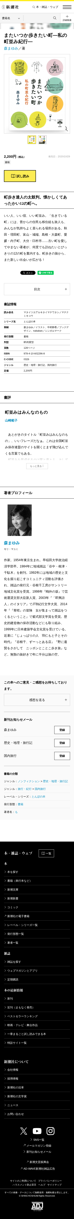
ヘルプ (41, 1184)
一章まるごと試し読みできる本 (26, 1034)
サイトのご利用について (23, 1180)
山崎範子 (11, 420)
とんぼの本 (38, 796)
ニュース (12, 1105)
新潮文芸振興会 (39, 1162)
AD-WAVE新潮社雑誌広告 (39, 1168)
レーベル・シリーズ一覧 (22, 925)
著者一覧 (12, 942)
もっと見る (36, 466)
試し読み (23, 176)
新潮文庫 (12, 889)
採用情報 (12, 1078)
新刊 (10, 998)
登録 (62, 729)
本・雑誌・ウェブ (47, 7)
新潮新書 (12, 898)
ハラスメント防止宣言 (24, 1184)
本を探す (12, 871)
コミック (12, 907)
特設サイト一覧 (17, 1042)
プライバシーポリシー (50, 1180)
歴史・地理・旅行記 (55, 781)
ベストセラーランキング (22, 1016)
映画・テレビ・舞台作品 (22, 1025)
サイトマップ (54, 1184)
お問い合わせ (15, 1114)
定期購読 (12, 979)
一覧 (48, 853)
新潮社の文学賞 (17, 1096)
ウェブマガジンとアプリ (22, 970)
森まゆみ (11, 48)
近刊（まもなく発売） (21, 1007)
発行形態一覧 (15, 933)
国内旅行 (40, 788)
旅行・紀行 (25, 788)
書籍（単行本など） (19, 880)
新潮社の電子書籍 (18, 916)
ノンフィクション (29, 781)
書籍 (20, 804)
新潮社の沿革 (15, 1087)
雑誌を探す (14, 961)
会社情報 (12, 1069)
